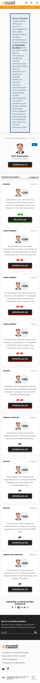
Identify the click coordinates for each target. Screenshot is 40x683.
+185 (24, 379)
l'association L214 (12, 678)
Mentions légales (9, 659)
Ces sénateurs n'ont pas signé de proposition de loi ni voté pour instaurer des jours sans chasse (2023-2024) (20, 436)
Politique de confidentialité (13, 663)
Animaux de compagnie (12, 555)
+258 (24, 239)
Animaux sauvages (11, 417)
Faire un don (19, 656)
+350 (24, 426)
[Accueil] (7, 5)
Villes (7, 7)
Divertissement (10, 231)
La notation (15, 653)
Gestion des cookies (33, 678)
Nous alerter (7, 656)
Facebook (29, 662)
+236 (24, 286)
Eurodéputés (30, 7)
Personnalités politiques (18, 138)
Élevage (6, 184)
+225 (24, 192)
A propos (5, 653)
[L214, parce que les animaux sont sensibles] (3, 677)
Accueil (7, 138)
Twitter (6, 665)
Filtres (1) (35, 177)
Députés (17, 7)
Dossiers (25, 653)
